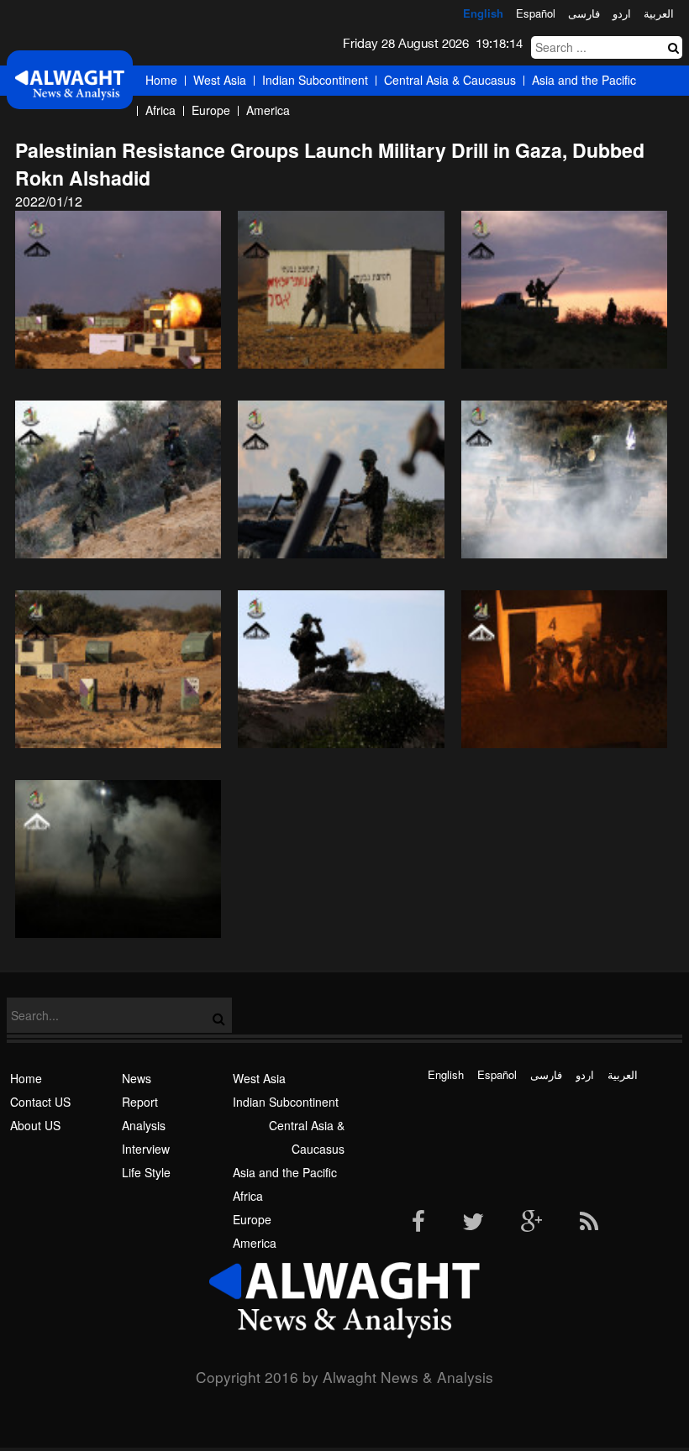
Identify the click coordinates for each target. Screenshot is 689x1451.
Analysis (144, 1125)
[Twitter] (473, 1222)
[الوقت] (69, 84)
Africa (160, 110)
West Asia (219, 79)
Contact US (40, 1101)
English (483, 13)
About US (35, 1125)
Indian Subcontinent (315, 79)
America (268, 110)
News (136, 1078)
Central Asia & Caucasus (450, 79)
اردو (622, 13)
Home (161, 79)
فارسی (584, 13)
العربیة (659, 13)
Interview (146, 1148)
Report (140, 1101)
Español (535, 13)
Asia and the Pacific (584, 79)
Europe (211, 110)
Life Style (146, 1172)
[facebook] (418, 1222)
